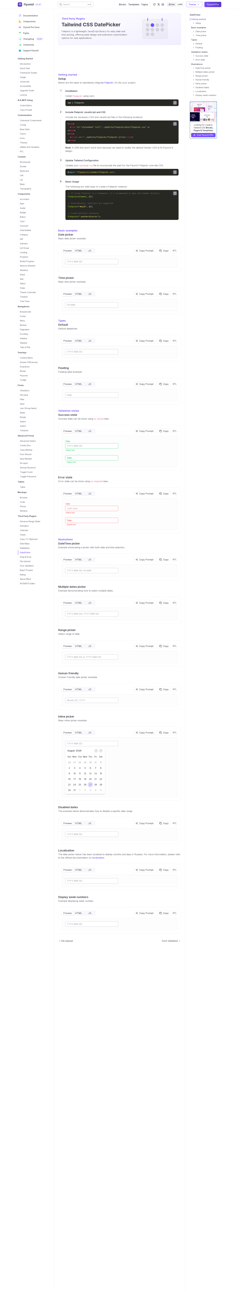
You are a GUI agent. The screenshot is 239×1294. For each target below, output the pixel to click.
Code (22, 502)
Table (22, 487)
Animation (24, 526)
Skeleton (24, 270)
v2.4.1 (38, 4)
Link (22, 175)
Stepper (23, 343)
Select (23, 421)
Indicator (24, 243)
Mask (22, 184)
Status (22, 283)
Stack (22, 274)
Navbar (23, 325)
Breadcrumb (25, 312)
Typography (25, 188)
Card (22, 221)
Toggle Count (26, 472)
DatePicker (25, 552)
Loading (23, 252)
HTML (78, 250)
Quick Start (25, 68)
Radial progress (27, 261)
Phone (23, 506)
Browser (24, 497)
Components (29, 21)
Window (23, 511)
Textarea (24, 430)
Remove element (27, 266)
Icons (22, 138)
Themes (23, 142)
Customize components (31, 120)
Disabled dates (68, 807)
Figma (26, 33)
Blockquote (25, 162)
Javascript (24, 81)
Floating (63, 368)
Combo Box (25, 445)
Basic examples (67, 230)
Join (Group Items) (28, 408)
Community (28, 45)
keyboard (24, 171)
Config (23, 125)
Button (23, 217)
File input (24, 395)
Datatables (25, 548)
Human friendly (68, 673)
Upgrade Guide (27, 90)
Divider (23, 166)
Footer (23, 316)
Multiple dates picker (72, 586)
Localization (66, 850)
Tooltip (23, 380)
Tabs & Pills (25, 347)
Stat (21, 279)
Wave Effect (25, 579)
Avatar (23, 208)
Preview (67, 250)
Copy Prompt (26, 110)
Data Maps (25, 543)
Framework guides (28, 73)
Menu (22, 320)
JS (89, 250)
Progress (24, 257)
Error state (65, 477)
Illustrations (65, 539)
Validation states (68, 410)
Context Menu (26, 358)
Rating (23, 574)
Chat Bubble (25, 230)
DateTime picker (69, 543)
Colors (23, 134)
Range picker (67, 630)
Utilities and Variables (29, 147)
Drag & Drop (25, 557)
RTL (22, 151)
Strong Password (28, 467)
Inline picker (66, 716)
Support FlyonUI (31, 50)
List (21, 180)
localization (98, 857)
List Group (24, 248)
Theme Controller (28, 292)
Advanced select (28, 441)
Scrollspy (24, 334)
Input (22, 404)
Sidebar (23, 338)
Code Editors (26, 105)
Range (23, 417)
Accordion (24, 199)
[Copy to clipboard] (175, 103)
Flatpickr (108, 82)
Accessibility (25, 86)
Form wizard (25, 454)
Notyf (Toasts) (26, 570)
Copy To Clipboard (28, 539)
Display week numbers (73, 897)
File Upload (25, 561)
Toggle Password (28, 476)
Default (63, 324)
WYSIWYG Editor (27, 583)
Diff (21, 239)
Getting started (67, 74)
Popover (24, 375)
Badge (23, 212)
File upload (67, 940)
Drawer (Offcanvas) (29, 362)
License (23, 95)
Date (68, 441)
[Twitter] (159, 4)
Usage (23, 77)
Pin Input (24, 463)
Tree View (24, 301)
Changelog (32, 39)
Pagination (24, 329)
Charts (23, 535)
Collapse (24, 234)
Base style (25, 129)
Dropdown (25, 366)
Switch (23, 426)
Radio (22, 413)
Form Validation (27, 566)
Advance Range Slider (30, 521)
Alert (22, 203)
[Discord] (163, 4)
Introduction (25, 64)
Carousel (24, 226)
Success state (67, 414)
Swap (22, 288)
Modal (23, 371)
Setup (62, 78)
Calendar (24, 530)
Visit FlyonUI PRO (205, 135)
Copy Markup (26, 450)
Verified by (21, 1288)
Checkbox (24, 390)
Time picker (66, 278)
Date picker (65, 234)
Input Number (26, 459)
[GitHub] (154, 4)
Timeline (24, 297)
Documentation (30, 15)
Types (62, 320)
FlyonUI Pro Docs (31, 27)
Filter (22, 399)
